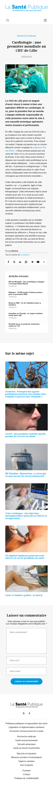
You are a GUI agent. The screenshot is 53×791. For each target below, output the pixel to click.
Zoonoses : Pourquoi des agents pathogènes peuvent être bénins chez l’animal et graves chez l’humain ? (25, 394)
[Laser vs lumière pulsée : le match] (26, 578)
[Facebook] (29, 714)
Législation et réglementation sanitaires (26, 727)
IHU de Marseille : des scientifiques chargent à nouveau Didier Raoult (26, 283)
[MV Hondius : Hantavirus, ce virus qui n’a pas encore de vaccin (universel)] (26, 457)
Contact (26, 774)
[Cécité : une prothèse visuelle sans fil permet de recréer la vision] (26, 417)
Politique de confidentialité (26, 778)
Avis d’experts (26, 765)
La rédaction (24, 255)
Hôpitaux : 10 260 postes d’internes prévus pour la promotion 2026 (25, 293)
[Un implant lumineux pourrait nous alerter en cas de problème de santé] (26, 539)
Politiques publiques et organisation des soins (26, 723)
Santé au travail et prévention (26, 748)
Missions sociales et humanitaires (26, 757)
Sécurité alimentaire (26, 744)
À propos (26, 770)
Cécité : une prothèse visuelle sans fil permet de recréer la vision (25, 435)
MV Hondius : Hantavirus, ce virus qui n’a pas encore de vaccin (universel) (25, 474)
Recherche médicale (26, 36)
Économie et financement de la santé (26, 731)
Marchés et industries (26, 753)
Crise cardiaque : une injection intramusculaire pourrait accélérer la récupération (26, 516)
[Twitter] (23, 714)
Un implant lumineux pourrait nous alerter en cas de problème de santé (24, 557)
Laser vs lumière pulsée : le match (23, 595)
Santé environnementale (26, 740)
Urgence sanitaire (26, 761)
